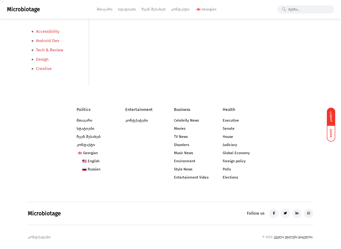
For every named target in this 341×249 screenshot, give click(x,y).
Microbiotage (23, 9)
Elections (230, 177)
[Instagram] (308, 213)
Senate (229, 128)
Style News (183, 169)
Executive (231, 120)
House (228, 136)
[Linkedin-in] (297, 213)
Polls (227, 169)
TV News (181, 136)
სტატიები (127, 9)
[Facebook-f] (273, 213)
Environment (184, 161)
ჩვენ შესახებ (153, 9)
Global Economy (236, 153)
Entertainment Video (191, 177)
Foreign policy (234, 161)
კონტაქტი (180, 9)
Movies (179, 128)
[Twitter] (285, 213)
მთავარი (105, 9)
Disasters (181, 145)
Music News (183, 153)
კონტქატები (136, 120)
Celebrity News (186, 120)
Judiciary (230, 145)
